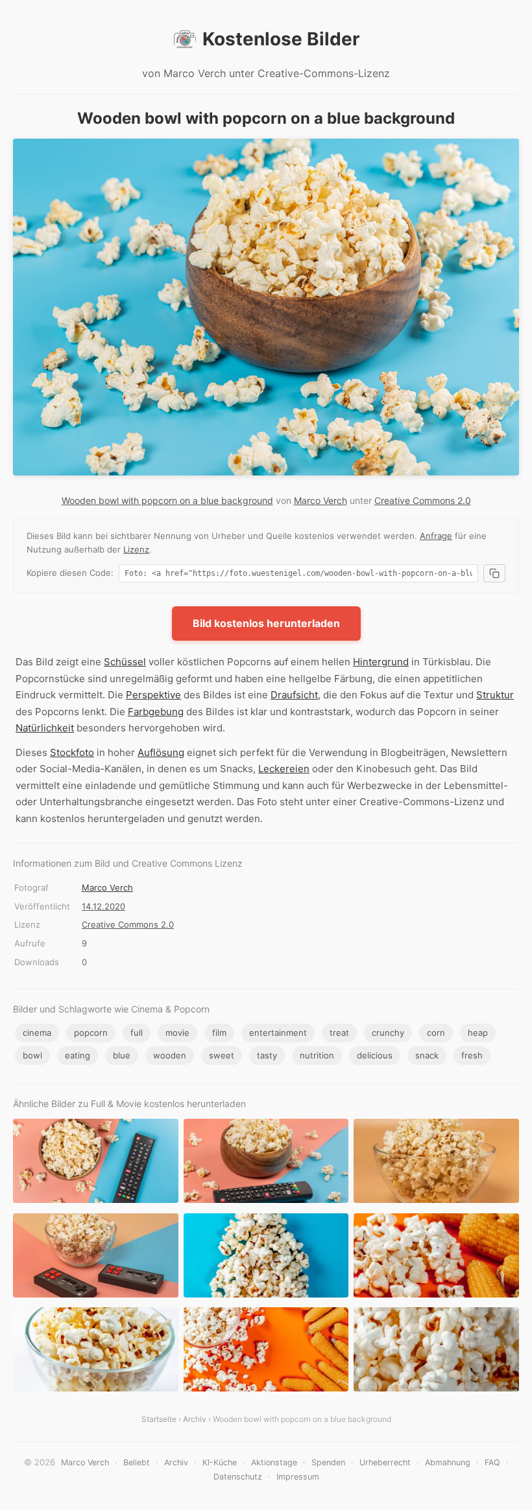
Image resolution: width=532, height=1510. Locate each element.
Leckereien (283, 768)
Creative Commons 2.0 (422, 500)
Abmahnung (447, 1462)
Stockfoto (72, 752)
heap (478, 1032)
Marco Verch (320, 500)
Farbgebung (156, 711)
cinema (37, 1032)
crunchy (388, 1032)
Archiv (194, 1419)
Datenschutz (237, 1476)
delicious (375, 1055)
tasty (267, 1055)
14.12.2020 (103, 906)
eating (77, 1055)
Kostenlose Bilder (280, 39)
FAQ (492, 1462)
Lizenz (136, 549)
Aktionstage (274, 1462)
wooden (169, 1055)
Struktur (495, 695)
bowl (32, 1055)
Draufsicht (294, 695)
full (136, 1032)
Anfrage (436, 536)
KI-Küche (219, 1462)
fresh (472, 1055)
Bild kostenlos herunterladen (266, 623)
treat (339, 1032)
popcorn (91, 1032)
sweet (221, 1055)
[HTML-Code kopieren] (494, 573)
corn (436, 1032)
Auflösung (161, 752)
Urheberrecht (385, 1462)
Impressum (297, 1476)
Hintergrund (381, 662)
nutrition (317, 1055)
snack (427, 1055)
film (219, 1032)
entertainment (278, 1032)
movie (177, 1032)
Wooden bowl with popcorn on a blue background (167, 500)
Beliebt (136, 1462)
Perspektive (153, 695)
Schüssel (125, 662)
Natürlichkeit (45, 728)
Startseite (158, 1419)
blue (121, 1055)
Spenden (328, 1462)
